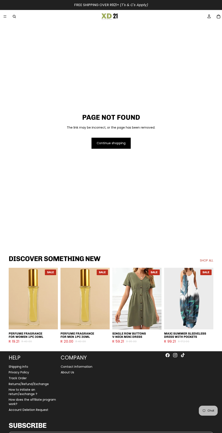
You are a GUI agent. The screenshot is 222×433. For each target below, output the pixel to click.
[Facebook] (167, 355)
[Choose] (51, 323)
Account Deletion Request (28, 409)
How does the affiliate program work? (32, 401)
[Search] (14, 16)
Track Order (18, 378)
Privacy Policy (19, 372)
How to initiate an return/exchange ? (23, 391)
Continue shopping (111, 143)
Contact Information (76, 366)
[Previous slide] (13, 298)
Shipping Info (18, 366)
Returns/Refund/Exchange (29, 384)
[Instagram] (175, 355)
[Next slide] (53, 298)
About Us (67, 372)
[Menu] (5, 16)
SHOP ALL (206, 260)
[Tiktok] (182, 355)
